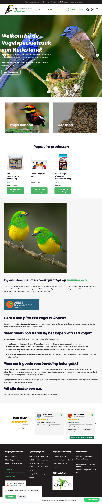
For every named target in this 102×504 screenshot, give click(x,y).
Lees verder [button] (72, 432)
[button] (97, 55)
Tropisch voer (35, 183)
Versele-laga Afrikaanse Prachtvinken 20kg (62, 176)
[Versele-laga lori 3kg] (39, 161)
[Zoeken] (87, 9)
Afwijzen (22, 497)
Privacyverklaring (82, 459)
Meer (50, 9)
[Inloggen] (92, 9)
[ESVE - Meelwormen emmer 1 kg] (15, 161)
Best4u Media (71, 500)
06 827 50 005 (10, 469)
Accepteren (10, 497)
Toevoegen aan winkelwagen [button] (15, 190)
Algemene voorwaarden (84, 456)
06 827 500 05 (77, 10)
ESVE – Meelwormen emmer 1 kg (13, 176)
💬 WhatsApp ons (92, 500)
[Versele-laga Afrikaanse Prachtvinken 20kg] (62, 161)
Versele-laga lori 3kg (38, 175)
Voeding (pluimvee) (13, 185)
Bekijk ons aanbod (11, 72)
